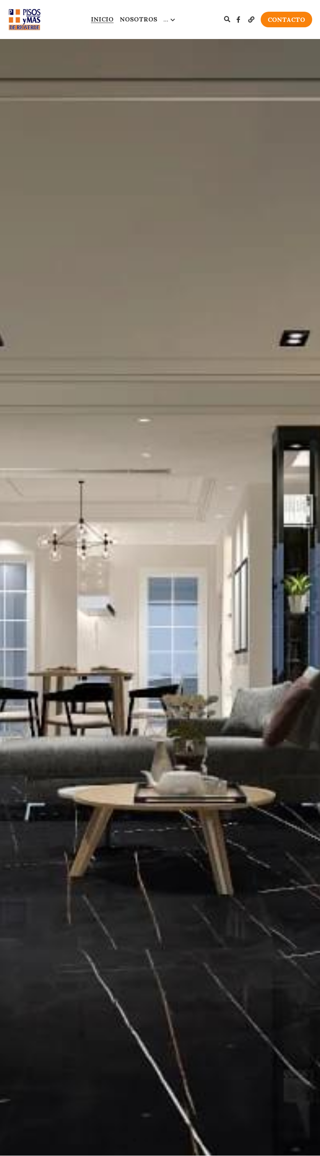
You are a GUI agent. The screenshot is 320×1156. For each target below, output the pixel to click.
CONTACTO (286, 19)
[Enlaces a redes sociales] (238, 19)
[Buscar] (227, 19)
